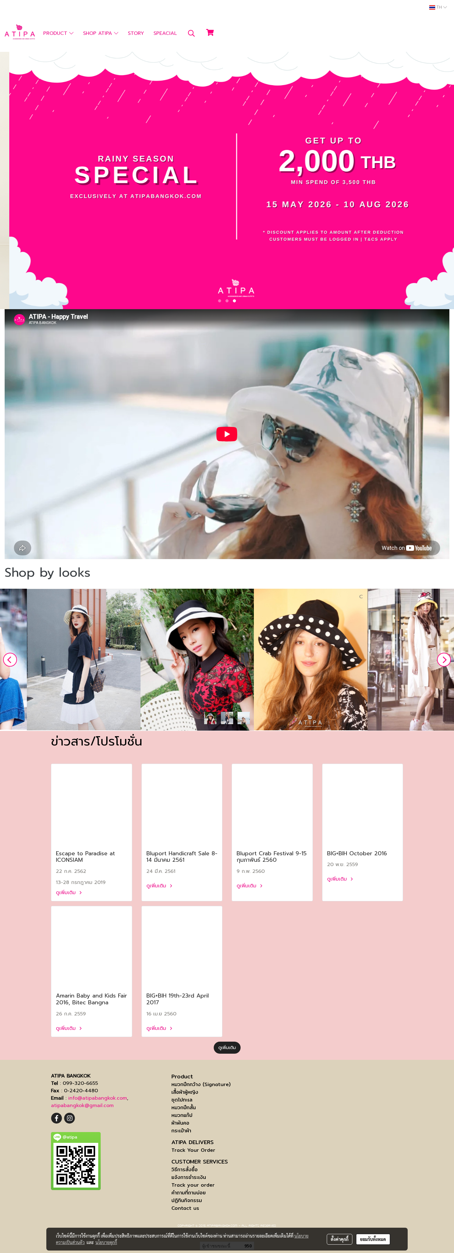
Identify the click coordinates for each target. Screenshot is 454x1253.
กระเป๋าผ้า (181, 1131)
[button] (191, 33)
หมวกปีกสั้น (183, 1107)
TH (439, 7)
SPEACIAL (165, 33)
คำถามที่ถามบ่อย (188, 1193)
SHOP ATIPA (98, 33)
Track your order (193, 1185)
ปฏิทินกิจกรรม (186, 1200)
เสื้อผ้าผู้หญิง (184, 1092)
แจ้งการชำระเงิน (188, 1177)
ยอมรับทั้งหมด (373, 1239)
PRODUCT (56, 33)
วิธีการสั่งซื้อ (184, 1169)
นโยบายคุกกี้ (106, 1242)
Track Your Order (193, 1150)
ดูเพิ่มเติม (67, 892)
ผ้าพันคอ (180, 1123)
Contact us (185, 1208)
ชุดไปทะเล (181, 1100)
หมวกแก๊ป (181, 1115)
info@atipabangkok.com (97, 1098)
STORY (136, 33)
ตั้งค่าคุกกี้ (339, 1239)
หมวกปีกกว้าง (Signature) (201, 1084)
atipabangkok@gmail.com (82, 1105)
